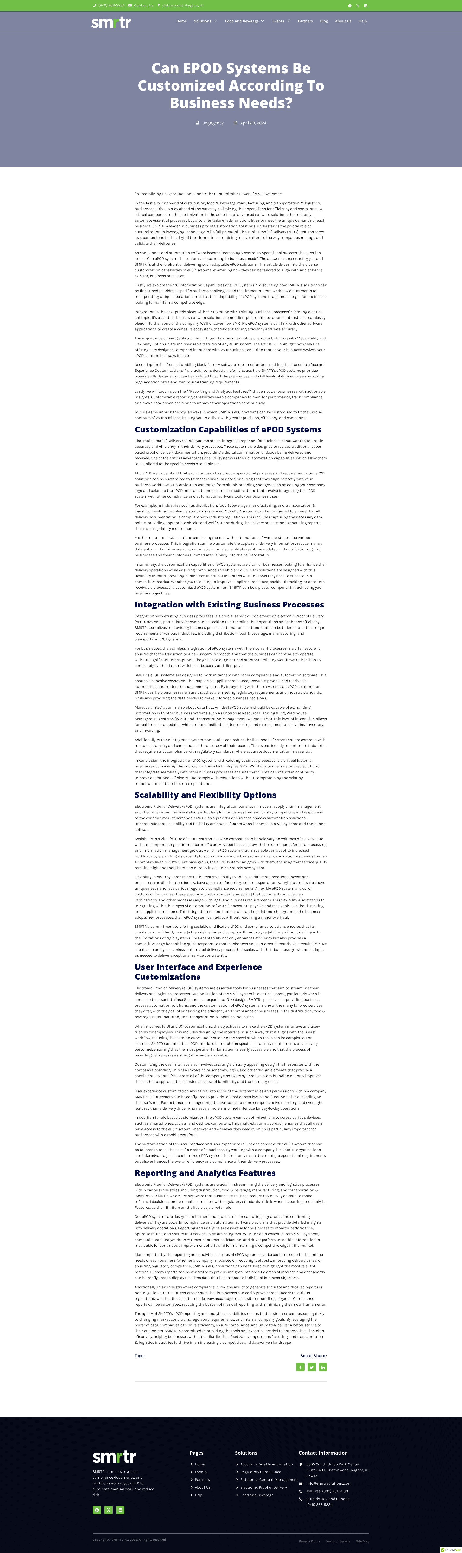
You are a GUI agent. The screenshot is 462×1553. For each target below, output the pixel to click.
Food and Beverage (242, 21)
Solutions (202, 21)
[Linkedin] (365, 5)
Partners (305, 21)
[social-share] (300, 1367)
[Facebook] (349, 5)
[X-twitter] (357, 5)
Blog (324, 21)
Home (181, 21)
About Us (343, 21)
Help (363, 21)
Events (278, 21)
